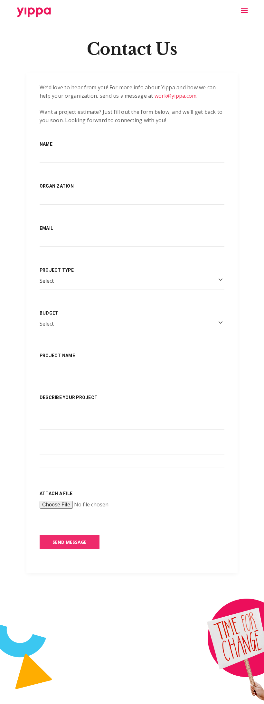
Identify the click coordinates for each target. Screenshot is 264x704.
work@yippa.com (175, 95)
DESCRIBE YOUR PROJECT (69, 397)
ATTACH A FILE (56, 493)
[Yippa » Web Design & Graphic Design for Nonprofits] (33, 12)
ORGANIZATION (57, 186)
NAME (46, 144)
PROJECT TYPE (57, 270)
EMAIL (46, 228)
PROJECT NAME (57, 355)
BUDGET (49, 313)
